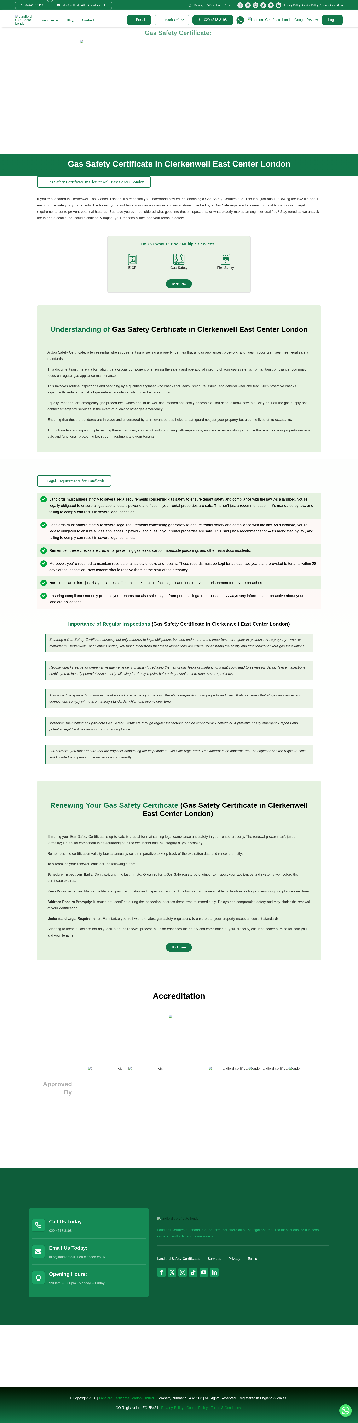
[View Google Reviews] (284, 20)
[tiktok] (263, 5)
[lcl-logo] (24, 16)
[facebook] (240, 5)
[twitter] (248, 5)
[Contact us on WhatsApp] (345, 1410)
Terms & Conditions (331, 5)
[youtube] (271, 5)
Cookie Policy (310, 5)
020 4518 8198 (60, 1231)
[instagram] (255, 5)
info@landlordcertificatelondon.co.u (76, 1257)
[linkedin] (278, 5)
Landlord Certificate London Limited (126, 1398)
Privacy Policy (292, 5)
